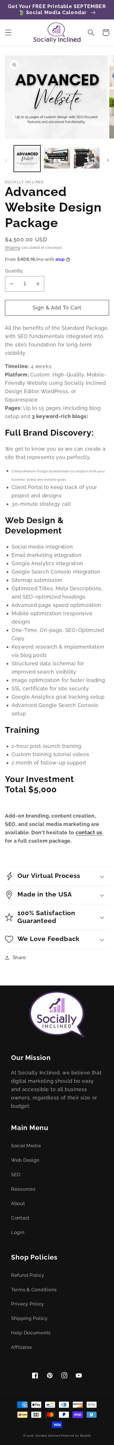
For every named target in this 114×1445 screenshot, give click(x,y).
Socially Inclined (47, 1435)
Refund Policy (27, 1275)
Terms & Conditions (34, 1289)
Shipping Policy (29, 1318)
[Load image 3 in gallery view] (87, 158)
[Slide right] (108, 160)
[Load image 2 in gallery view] (57, 158)
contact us (89, 832)
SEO (16, 1174)
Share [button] (19, 957)
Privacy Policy (27, 1304)
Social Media (26, 1145)
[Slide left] (6, 160)
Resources (23, 1189)
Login (18, 1232)
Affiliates (21, 1347)
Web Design (25, 1160)
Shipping (12, 248)
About (18, 1203)
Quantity (14, 271)
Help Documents (31, 1332)
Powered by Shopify (76, 1435)
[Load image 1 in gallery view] (27, 158)
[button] (8, 32)
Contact (20, 1218)
